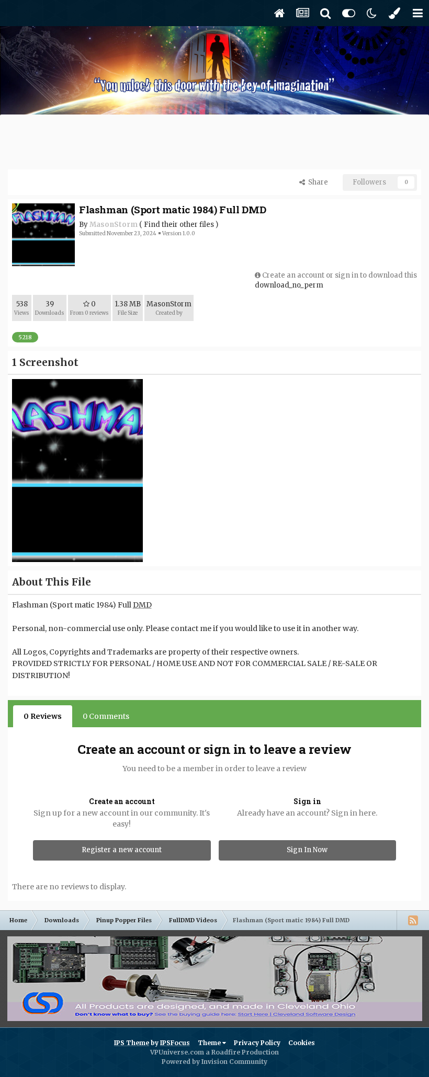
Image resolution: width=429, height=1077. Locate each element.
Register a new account (122, 849)
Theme (210, 1043)
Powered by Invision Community (214, 1061)
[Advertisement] (214, 143)
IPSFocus (175, 1043)
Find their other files (179, 224)
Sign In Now (307, 849)
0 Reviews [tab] (43, 716)
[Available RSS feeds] (413, 920)
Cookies (301, 1043)
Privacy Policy (257, 1043)
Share (316, 182)
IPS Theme (131, 1043)
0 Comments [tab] (106, 716)
